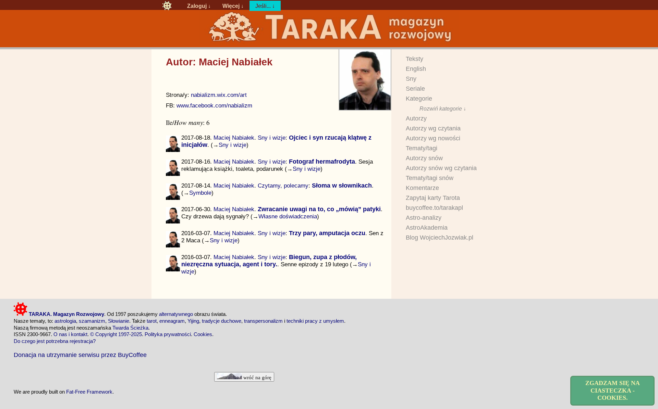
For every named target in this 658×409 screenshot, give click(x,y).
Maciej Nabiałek (234, 137)
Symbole (200, 192)
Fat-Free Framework (89, 392)
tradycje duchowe (221, 321)
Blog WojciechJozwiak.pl (439, 237)
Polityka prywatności (168, 334)
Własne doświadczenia (287, 216)
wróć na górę (256, 377)
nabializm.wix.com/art (219, 95)
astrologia (65, 321)
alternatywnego (176, 314)
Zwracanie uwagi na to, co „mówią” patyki (319, 209)
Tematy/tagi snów (429, 178)
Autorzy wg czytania (433, 128)
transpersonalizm (263, 321)
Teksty (414, 58)
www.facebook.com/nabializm (214, 105)
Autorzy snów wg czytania (441, 168)
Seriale (415, 88)
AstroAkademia (427, 227)
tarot (152, 321)
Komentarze (422, 187)
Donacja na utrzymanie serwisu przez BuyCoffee (80, 354)
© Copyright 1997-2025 (116, 334)
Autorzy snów (424, 158)
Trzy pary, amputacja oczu (327, 233)
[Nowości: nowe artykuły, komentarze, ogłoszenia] (329, 41)
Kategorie (419, 98)
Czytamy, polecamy (283, 185)
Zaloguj (197, 6)
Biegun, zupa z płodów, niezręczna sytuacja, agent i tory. (269, 261)
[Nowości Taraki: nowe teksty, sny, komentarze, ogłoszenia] (166, 6)
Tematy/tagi (421, 148)
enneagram (172, 321)
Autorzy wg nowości (433, 138)
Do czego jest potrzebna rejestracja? (55, 341)
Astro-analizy (423, 217)
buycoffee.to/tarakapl (434, 207)
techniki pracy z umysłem (315, 321)
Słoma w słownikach (342, 185)
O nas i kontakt (70, 334)
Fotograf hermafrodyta (322, 161)
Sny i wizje (271, 137)
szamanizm (92, 321)
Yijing (193, 321)
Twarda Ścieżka (130, 328)
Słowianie (118, 321)
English (416, 68)
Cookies (203, 334)
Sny (411, 78)
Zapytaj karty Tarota (433, 197)
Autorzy (416, 118)
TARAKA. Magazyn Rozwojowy (65, 314)
